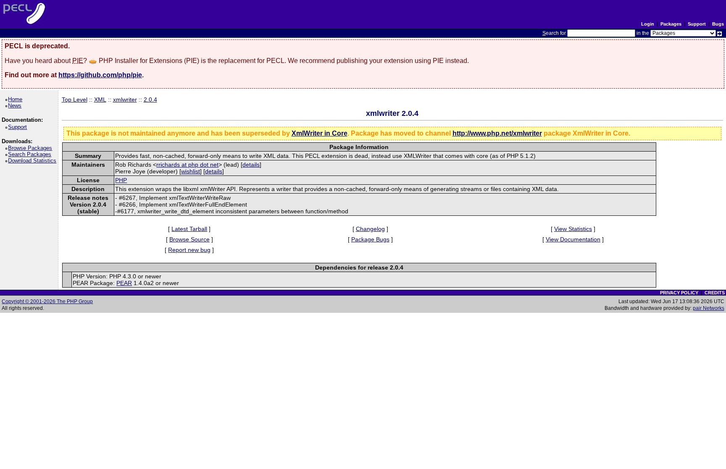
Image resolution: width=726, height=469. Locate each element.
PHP (121, 180)
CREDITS (715, 292)
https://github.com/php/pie (100, 75)
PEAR (124, 283)
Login (647, 23)
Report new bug (189, 249)
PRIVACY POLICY (679, 292)
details (251, 164)
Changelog (370, 228)
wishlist (190, 171)
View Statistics (573, 228)
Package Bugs (370, 239)
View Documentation (573, 239)
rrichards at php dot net (187, 164)
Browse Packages (32, 148)
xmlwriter (125, 99)
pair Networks (708, 308)
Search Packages (31, 154)
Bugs (718, 23)
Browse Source (189, 239)
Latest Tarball (189, 228)
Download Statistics (34, 160)
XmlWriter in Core (319, 133)
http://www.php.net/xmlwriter (497, 133)
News (16, 105)
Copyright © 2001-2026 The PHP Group (47, 301)
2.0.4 (150, 99)
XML (100, 99)
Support (697, 23)
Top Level (74, 99)
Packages (670, 23)
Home (17, 99)
